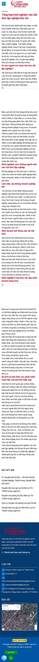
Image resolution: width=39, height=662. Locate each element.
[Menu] (4, 4)
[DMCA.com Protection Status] (19, 640)
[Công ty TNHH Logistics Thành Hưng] (19, 4)
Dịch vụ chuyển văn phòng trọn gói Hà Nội (19, 503)
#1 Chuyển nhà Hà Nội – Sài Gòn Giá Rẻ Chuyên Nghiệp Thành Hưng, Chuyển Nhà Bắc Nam (18, 480)
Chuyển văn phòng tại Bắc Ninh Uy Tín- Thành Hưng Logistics (18, 497)
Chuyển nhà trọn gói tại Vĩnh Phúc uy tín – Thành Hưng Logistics (19, 509)
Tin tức (5, 11)
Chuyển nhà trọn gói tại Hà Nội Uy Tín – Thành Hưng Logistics (18, 489)
